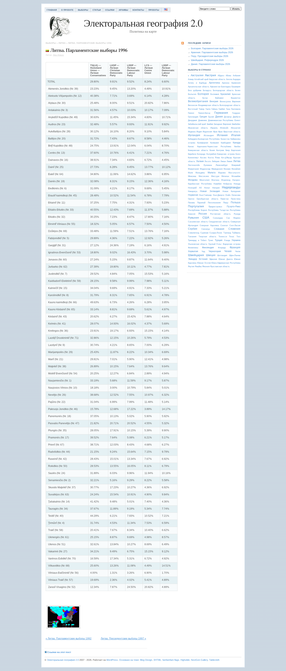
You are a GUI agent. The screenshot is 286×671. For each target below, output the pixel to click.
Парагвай (201, 203)
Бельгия (192, 94)
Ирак (215, 132)
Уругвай (211, 244)
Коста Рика (214, 157)
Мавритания (193, 169)
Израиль (214, 128)
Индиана (192, 132)
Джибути (236, 117)
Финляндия (208, 247)
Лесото (208, 161)
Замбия (210, 124)
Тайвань (236, 233)
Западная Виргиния (222, 124)
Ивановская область (198, 128)
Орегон (191, 199)
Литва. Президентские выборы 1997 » (123, 638)
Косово (203, 158)
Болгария (203, 94)
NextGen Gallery (199, 660)
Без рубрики (194, 90)
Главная (52, 10)
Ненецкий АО (195, 188)
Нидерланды (231, 187)
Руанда (237, 214)
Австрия (210, 75)
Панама (191, 203)
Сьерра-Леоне (215, 233)
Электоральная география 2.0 (63, 660)
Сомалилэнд (193, 233)
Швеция (210, 255)
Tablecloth (214, 660)
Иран (220, 132)
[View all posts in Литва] (47, 50)
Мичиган (225, 176)
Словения (234, 228)
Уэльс (219, 244)
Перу (225, 202)
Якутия (191, 266)
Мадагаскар (205, 169)
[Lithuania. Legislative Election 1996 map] (63, 617)
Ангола (229, 79)
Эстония (202, 259)
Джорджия (192, 120)
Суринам (204, 233)
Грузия (211, 117)
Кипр (227, 150)
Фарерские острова (231, 244)
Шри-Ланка (234, 255)
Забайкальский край (197, 124)
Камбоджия (226, 143)
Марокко (222, 173)
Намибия (218, 184)
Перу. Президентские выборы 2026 (209, 56)
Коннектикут (193, 158)
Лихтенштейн (194, 165)
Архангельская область (198, 87)
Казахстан (225, 139)
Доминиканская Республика (220, 120)
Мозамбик (236, 176)
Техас (231, 237)
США (205, 217)
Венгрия (214, 101)
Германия (221, 112)
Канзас (191, 147)
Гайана (214, 109)
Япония (206, 266)
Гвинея (191, 113)
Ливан (223, 161)
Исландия (209, 135)
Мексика (192, 176)
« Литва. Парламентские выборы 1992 (68, 638)
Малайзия (236, 169)
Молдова (192, 180)
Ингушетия (235, 128)
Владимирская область (208, 105)
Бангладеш (226, 87)
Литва (62, 43)
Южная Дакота (225, 259)
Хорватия (193, 251)
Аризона (225, 83)
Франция (235, 247)
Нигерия (216, 188)
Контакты (138, 10)
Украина (236, 240)
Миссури (215, 176)
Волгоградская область (230, 105)
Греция (203, 116)
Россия (202, 213)
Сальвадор (218, 218)
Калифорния (202, 143)
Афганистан (215, 87)
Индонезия (207, 132)
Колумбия (211, 154)
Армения (235, 83)
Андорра (236, 79)
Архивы (123, 10)
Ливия (229, 161)
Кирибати (192, 154)
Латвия (200, 161)
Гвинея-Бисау (204, 113)
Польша (235, 202)
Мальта (211, 172)
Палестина (235, 199)
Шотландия (222, 255)
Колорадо (201, 154)
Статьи (97, 10)
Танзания (192, 237)
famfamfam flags (170, 660)
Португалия (196, 206)
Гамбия (222, 109)
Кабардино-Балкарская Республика (204, 139)
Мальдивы (200, 173)
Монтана (215, 180)
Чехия (228, 251)
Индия (199, 132)
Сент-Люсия (234, 225)
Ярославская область (220, 266)
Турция (218, 240)
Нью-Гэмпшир (205, 195)
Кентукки (220, 150)
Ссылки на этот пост (59, 652)
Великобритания (198, 101)
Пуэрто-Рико (233, 206)
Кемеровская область (198, 150)
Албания (236, 76)
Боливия (214, 94)
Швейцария (196, 255)
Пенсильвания (214, 203)
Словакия (219, 229)
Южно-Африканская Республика (225, 263)
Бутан (205, 98)
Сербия (192, 228)
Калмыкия (214, 143)
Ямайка (198, 266)
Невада (237, 184)
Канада (236, 142)
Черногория (215, 251)
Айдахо (221, 76)
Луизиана (208, 165)
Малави (227, 169)
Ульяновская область (197, 244)
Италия (235, 135)
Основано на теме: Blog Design (135, 660)
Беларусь (207, 90)
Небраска (227, 184)
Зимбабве (236, 124)
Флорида (222, 248)
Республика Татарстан (218, 210)
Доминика (202, 120)
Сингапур (205, 229)
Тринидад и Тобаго (197, 240)
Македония (217, 169)
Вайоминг (219, 98)
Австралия (197, 75)
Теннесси (223, 237)
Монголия (204, 180)
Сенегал (224, 225)
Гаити (208, 109)
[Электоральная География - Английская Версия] (165, 10)
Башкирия (236, 87)
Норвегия (193, 195)
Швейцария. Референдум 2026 (207, 60)
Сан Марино (233, 218)
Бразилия (225, 94)
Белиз (237, 90)
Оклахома (236, 195)
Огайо (228, 195)
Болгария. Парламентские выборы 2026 (212, 48)
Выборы (83, 10)
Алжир (191, 79)
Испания (222, 135)
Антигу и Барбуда (197, 83)
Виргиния (236, 101)
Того (238, 237)
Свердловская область (219, 222)
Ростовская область (220, 214)
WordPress (112, 660)
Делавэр (228, 117)
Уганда (227, 240)
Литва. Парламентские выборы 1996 (90, 43)
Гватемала (235, 109)
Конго (238, 154)
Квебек (237, 147)
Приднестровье (215, 207)
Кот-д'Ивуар (226, 158)
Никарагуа (192, 191)
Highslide (185, 660)
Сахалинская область (198, 222)
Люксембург (222, 165)
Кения (212, 150)
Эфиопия (213, 259)
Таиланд (227, 233)
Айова (228, 76)
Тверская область (207, 237)
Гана (228, 109)
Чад (203, 251)
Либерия (215, 161)
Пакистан (224, 199)
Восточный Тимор (196, 109)
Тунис (210, 240)
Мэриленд (225, 180)
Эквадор (192, 259)
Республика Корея (197, 210)
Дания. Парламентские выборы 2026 (210, 64)
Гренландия (193, 117)
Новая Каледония (231, 191)
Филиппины (193, 248)
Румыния (193, 217)
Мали (190, 173)
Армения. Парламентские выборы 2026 (212, 52)
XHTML (157, 660)
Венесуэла (225, 101)
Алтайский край (201, 79)
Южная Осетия (204, 263)
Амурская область (217, 79)
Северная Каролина (209, 225)
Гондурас (236, 113)
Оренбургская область (207, 199)
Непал (207, 188)
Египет (237, 120)
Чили (237, 251)
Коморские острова (225, 154)
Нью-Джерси (218, 195)
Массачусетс (234, 173)
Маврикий (236, 165)
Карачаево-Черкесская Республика (214, 147)
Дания (219, 116)
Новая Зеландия (210, 191)
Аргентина (214, 82)
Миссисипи (204, 176)
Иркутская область (231, 132)
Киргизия (235, 150)
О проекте (67, 10)
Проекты (153, 10)
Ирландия (194, 135)
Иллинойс (224, 128)
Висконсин (192, 105)
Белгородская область (223, 90)
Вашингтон (235, 98)
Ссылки (109, 10)
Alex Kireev (58, 55)
